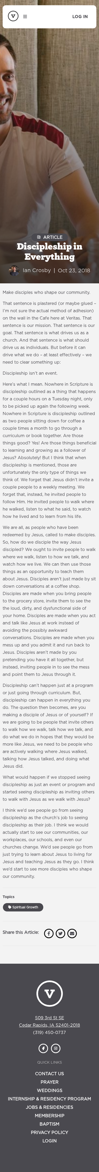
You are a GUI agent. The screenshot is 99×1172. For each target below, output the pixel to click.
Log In (80, 17)
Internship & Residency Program (49, 1099)
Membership (49, 1116)
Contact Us (49, 1074)
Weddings (49, 1091)
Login (50, 1141)
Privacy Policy (49, 1133)
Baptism (49, 1124)
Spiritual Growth (24, 907)
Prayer (50, 1082)
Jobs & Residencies (49, 1107)
